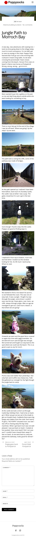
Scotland (18, 25)
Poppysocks (18, 525)
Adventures (7, 25)
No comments (27, 25)
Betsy (13, 25)
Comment (6, 467)
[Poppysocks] (14, 3)
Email (5, 497)
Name (5, 491)
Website (5, 503)
